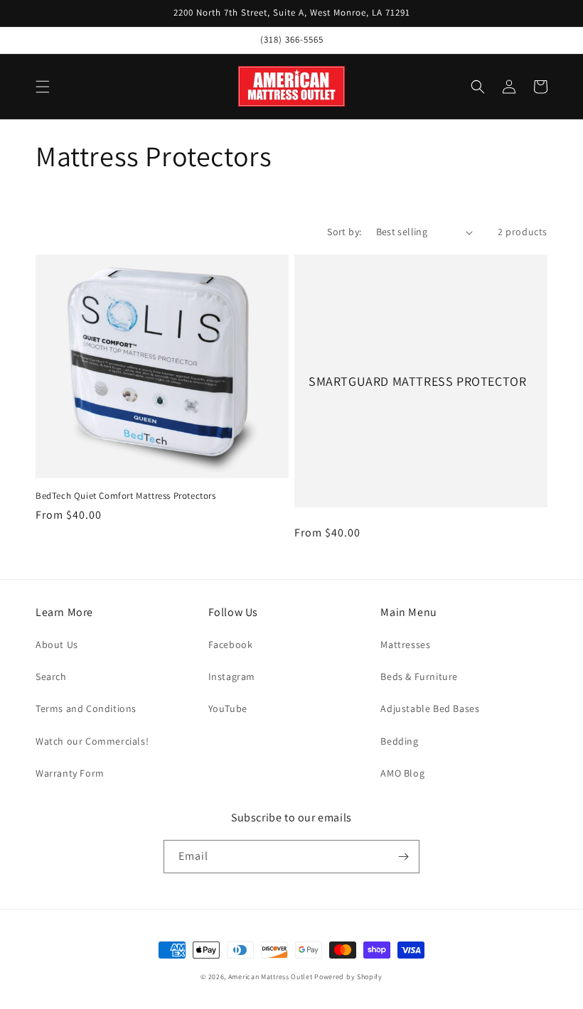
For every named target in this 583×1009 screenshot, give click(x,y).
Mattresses (405, 644)
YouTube (227, 708)
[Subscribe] (403, 856)
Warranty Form (70, 773)
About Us (57, 644)
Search (51, 676)
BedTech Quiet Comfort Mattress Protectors (126, 496)
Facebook (230, 644)
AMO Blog (402, 773)
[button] (42, 86)
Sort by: (344, 231)
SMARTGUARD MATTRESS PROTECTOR (417, 381)
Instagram (231, 676)
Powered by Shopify (348, 976)
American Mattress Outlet (270, 976)
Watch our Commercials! (92, 741)
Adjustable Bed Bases (429, 708)
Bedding (399, 741)
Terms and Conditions (86, 708)
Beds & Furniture (419, 676)
